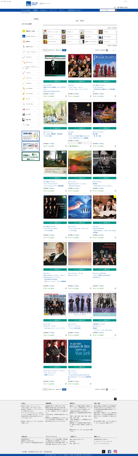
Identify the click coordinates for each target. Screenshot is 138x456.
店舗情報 (35, 10)
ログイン (126, 1)
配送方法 (72, 403)
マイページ (54, 10)
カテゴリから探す (25, 10)
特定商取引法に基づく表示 (35, 451)
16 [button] (113, 50)
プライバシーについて (51, 436)
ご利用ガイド (73, 436)
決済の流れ (72, 441)
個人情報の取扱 (48, 451)
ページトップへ (115, 399)
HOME (22, 12)
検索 (116, 10)
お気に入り (44, 10)
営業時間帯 (48, 403)
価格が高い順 (58, 50)
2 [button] (108, 50)
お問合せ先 (24, 436)
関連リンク (97, 436)
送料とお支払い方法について (77, 439)
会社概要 (24, 451)
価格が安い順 (51, 50)
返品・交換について (75, 443)
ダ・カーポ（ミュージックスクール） (103, 441)
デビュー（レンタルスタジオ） (102, 443)
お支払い (23, 403)
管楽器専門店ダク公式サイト (75, 10)
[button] (116, 50)
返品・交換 (97, 403)
